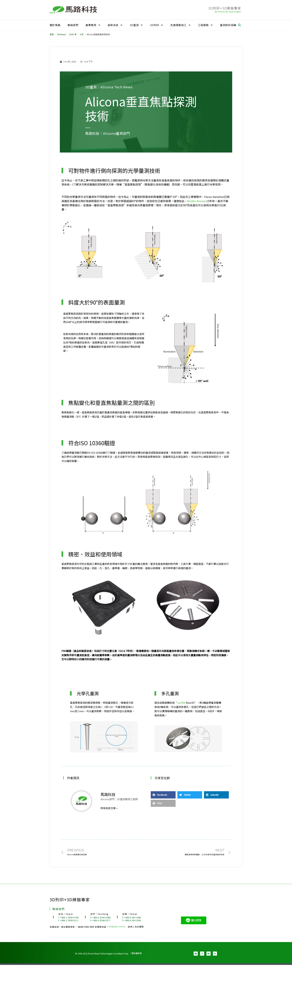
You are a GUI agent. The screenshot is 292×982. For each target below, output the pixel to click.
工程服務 (203, 25)
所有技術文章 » (109, 808)
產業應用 (91, 25)
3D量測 (134, 25)
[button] (239, 25)
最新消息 (113, 25)
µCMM (181, 702)
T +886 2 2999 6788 (68, 917)
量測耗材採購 (228, 25)
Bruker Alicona (196, 201)
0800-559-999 (86, 926)
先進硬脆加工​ (178, 25)
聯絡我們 (73, 25)
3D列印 (154, 25)
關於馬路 (55, 25)
